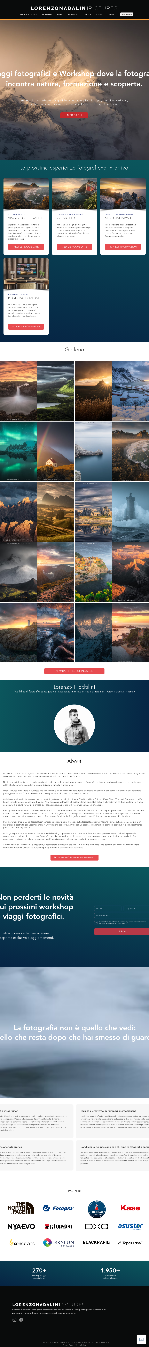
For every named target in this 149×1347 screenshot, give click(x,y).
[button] (18, 391)
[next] (143, 514)
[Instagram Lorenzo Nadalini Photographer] (14, 1319)
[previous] (6, 514)
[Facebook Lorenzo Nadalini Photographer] (21, 1319)
